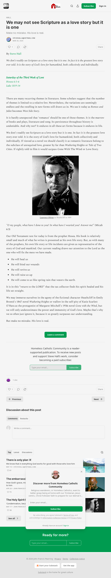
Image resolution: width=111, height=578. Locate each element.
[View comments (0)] (18, 47)
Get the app (68, 565)
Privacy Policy (76, 518)
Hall (8, 17)
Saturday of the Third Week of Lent (25, 78)
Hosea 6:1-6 (12, 82)
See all (11, 518)
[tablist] (18, 418)
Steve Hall (15, 54)
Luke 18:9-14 (13, 86)
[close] (81, 471)
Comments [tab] (12, 418)
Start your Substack (48, 565)
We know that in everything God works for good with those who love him (40, 463)
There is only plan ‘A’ (18, 460)
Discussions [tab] (27, 452)
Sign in (102, 6)
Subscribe (89, 6)
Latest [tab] (16, 452)
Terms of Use (68, 515)
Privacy (58, 558)
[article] (55, 465)
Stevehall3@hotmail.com (24, 38)
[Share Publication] (77, 6)
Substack (42, 572)
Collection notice (77, 558)
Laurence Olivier (47, 217)
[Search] (71, 6)
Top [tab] (9, 452)
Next (96, 399)
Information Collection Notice (55, 518)
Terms (65, 558)
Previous (16, 399)
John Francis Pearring (23, 488)
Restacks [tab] (24, 418)
